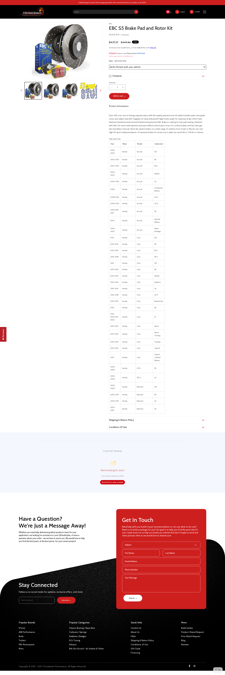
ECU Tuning (74, 640)
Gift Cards (135, 648)
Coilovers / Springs (78, 632)
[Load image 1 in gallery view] (33, 90)
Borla (21, 636)
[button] (168, 11)
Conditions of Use (139, 644)
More (21, 648)
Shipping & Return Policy (142, 640)
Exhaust (72, 644)
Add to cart (118, 96)
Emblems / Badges (77, 636)
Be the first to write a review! (112, 482)
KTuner (22, 628)
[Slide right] (100, 90)
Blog (183, 640)
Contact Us (136, 628)
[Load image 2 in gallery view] (51, 90)
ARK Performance (27, 632)
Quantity (112, 83)
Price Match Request (190, 636)
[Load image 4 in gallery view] (88, 90)
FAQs (133, 636)
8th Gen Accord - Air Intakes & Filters (86, 648)
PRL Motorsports (26, 644)
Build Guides (187, 628)
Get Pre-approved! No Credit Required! (121, 56)
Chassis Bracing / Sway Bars (82, 628)
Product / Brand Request (192, 632)
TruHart (22, 640)
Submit (132, 598)
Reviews (185, 644)
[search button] (136, 12)
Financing (135, 653)
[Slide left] (21, 90)
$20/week (141, 53)
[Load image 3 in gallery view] (70, 90)
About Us (135, 632)
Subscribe (65, 600)
